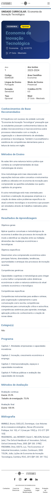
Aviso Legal (37, 489)
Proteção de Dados (45, 490)
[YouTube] (31, 479)
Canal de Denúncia (15, 489)
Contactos (6, 488)
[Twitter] (25, 479)
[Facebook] (14, 479)
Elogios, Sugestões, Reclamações (27, 490)
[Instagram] (20, 479)
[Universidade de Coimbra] (6, 3)
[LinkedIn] (36, 479)
